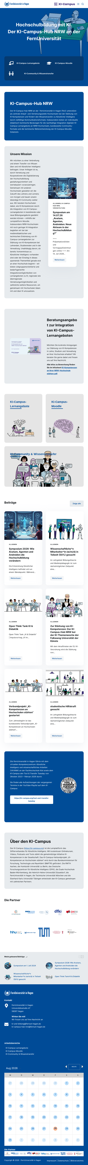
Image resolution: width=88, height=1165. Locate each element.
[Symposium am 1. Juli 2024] (7, 965)
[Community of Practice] (44, 466)
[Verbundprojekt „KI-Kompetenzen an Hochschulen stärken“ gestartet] (23, 683)
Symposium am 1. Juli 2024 (25, 966)
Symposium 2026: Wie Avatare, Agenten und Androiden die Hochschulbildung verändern (21, 554)
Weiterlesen (60, 260)
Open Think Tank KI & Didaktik (67, 976)
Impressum (51, 1160)
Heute (74, 1066)
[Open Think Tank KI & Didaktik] (23, 603)
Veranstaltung (59, 208)
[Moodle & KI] (44, 73)
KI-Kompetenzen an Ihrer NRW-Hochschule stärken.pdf (62, 370)
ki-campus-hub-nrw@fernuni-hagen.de (28, 1027)
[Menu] (78, 4)
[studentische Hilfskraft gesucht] (65, 683)
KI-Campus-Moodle (14, 1051)
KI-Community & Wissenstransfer (20, 1054)
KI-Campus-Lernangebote (17, 1048)
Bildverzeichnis (77, 1160)
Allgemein (57, 203)
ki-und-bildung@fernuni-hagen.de (26, 1024)
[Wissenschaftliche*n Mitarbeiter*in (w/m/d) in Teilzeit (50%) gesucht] (65, 525)
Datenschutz (63, 1160)
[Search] (83, 4)
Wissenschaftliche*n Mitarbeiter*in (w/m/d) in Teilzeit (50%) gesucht (64, 551)
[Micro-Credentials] (63, 63)
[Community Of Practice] (25, 63)
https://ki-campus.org (34, 848)
